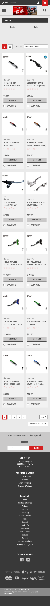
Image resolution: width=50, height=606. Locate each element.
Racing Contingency (25, 544)
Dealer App (25, 513)
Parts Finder (25, 532)
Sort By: (19, 46)
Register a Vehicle (25, 541)
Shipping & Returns (25, 486)
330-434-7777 (10, 3)
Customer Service (25, 503)
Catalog (25, 535)
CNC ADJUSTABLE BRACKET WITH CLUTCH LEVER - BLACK (36, 265)
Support (25, 522)
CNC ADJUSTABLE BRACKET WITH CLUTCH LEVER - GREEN (12, 265)
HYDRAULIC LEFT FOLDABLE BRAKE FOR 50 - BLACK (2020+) (12, 86)
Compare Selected (38, 424)
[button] (25, 601)
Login (21, 483)
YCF (4, 197)
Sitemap (26, 589)
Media (25, 519)
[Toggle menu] (4, 10)
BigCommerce (17, 592)
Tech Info (25, 525)
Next (43, 417)
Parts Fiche (25, 529)
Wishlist (25, 480)
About (25, 500)
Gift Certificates (25, 476)
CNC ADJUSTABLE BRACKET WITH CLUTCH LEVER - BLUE (12, 324)
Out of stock (36, 219)
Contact (25, 538)
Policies (25, 506)
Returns (25, 509)
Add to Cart (13, 100)
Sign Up (28, 483)
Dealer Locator (25, 516)
